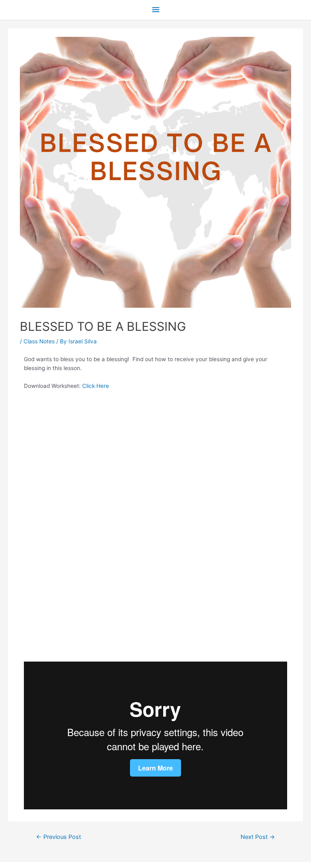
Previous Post (58, 837)
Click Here (95, 386)
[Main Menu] (155, 10)
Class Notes (39, 341)
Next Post (258, 837)
